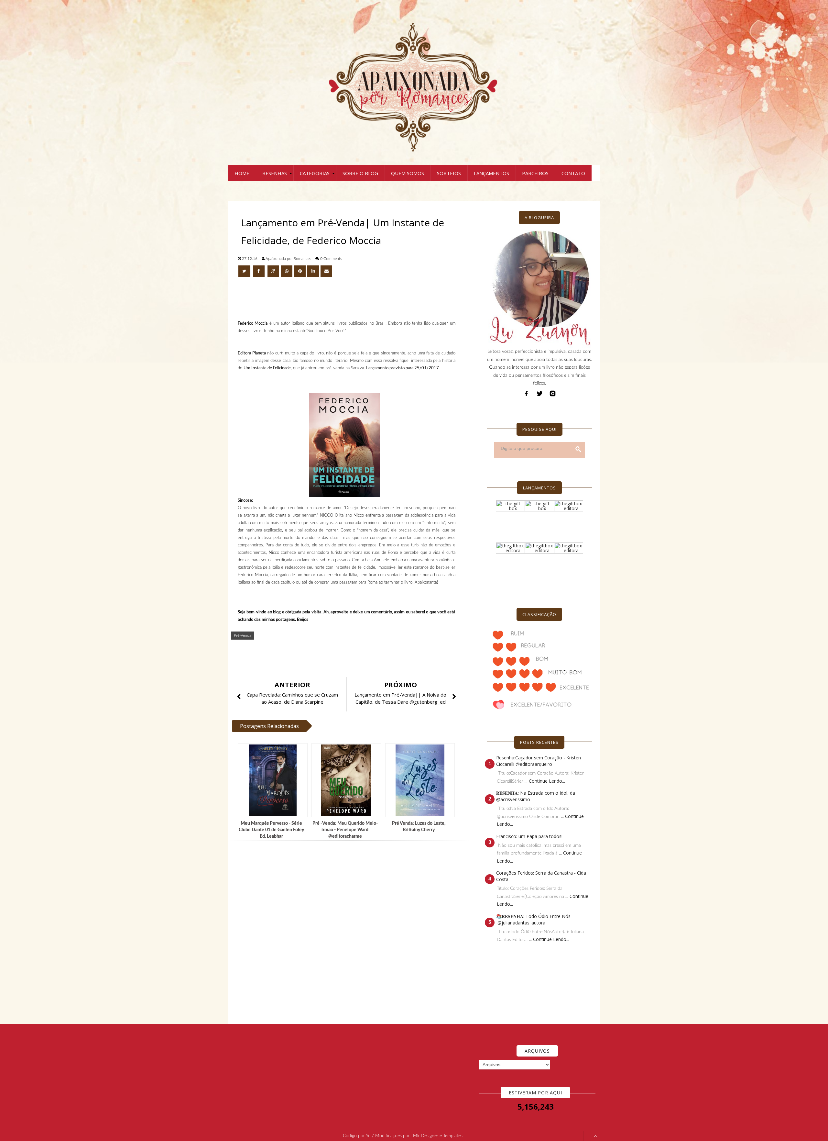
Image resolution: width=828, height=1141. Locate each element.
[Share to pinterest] (300, 271)
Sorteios (449, 173)
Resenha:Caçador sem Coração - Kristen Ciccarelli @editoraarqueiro (538, 761)
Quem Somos (407, 173)
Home (241, 173)
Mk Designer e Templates (438, 1136)
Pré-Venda (242, 635)
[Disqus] (349, 932)
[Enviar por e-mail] (326, 271)
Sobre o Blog (360, 173)
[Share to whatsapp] (286, 271)
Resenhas (274, 173)
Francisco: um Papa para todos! (529, 836)
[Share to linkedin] (313, 271)
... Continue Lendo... (545, 781)
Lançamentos (491, 173)
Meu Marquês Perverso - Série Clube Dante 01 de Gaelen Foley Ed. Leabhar (271, 830)
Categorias (315, 173)
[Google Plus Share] (273, 271)
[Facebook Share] (259, 271)
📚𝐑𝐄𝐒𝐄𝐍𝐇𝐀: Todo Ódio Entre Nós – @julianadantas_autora (535, 919)
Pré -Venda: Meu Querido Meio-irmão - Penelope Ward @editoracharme (345, 830)
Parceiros (535, 173)
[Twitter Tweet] (244, 271)
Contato (573, 173)
